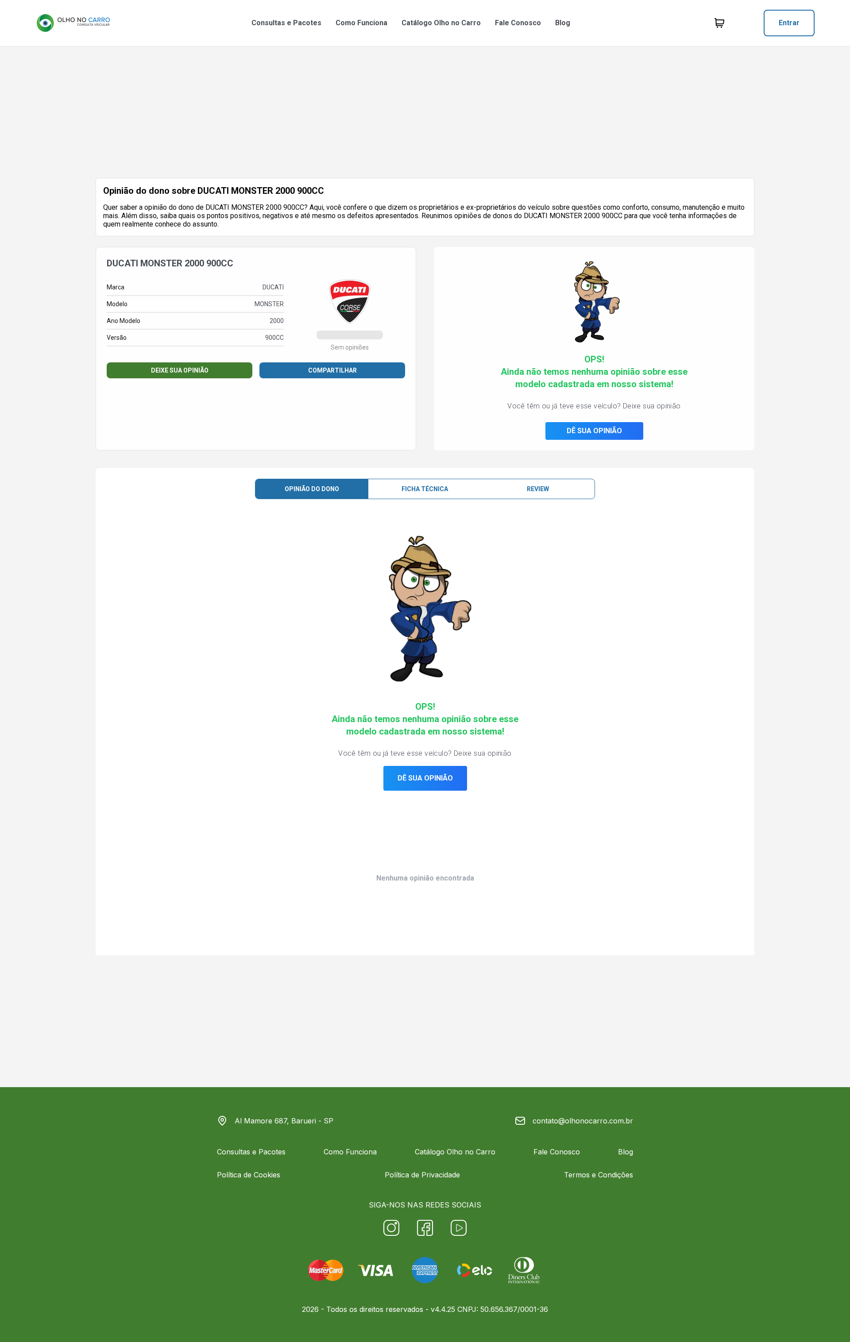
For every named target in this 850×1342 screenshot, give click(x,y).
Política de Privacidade (422, 1174)
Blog (562, 23)
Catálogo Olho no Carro (441, 23)
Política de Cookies (248, 1174)
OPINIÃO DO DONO (312, 488)
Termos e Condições (598, 1174)
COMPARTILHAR (332, 370)
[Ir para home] (73, 23)
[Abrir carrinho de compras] (719, 23)
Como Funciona (361, 23)
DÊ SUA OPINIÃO (594, 431)
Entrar (789, 23)
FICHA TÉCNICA (425, 488)
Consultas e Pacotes (286, 23)
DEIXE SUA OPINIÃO (180, 370)
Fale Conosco (518, 23)
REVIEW (538, 488)
